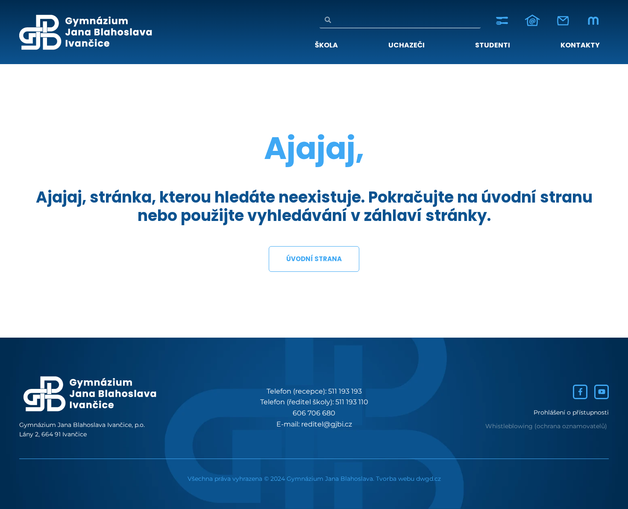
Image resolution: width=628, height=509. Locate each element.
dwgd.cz (428, 479)
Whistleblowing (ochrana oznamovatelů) (546, 426)
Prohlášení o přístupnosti (571, 412)
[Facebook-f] (580, 392)
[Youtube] (601, 392)
